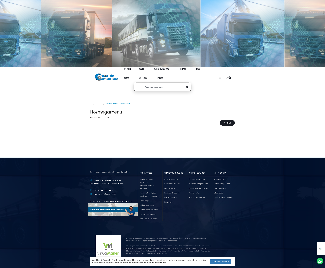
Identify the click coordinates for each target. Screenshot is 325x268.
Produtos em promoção (198, 188)
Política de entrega (147, 205)
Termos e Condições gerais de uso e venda (148, 194)
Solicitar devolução (172, 184)
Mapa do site (169, 188)
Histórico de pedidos (172, 193)
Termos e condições (148, 214)
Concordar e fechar (220, 261)
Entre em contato (171, 179)
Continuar (227, 123)
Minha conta (194, 193)
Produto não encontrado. (118, 103)
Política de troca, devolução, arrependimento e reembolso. (146, 183)
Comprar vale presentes (149, 219)
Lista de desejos (170, 197)
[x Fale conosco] (320, 261)
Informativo (168, 202)
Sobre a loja (144, 200)
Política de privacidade (149, 210)
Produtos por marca (197, 179)
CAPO (99, 103)
